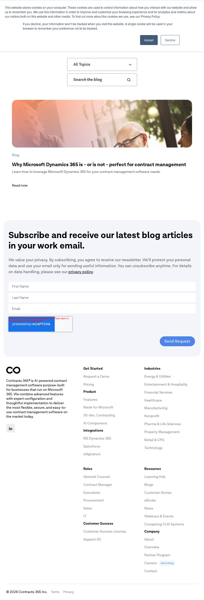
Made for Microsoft (98, 407)
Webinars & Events (159, 516)
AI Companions (95, 423)
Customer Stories (158, 493)
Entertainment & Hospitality (166, 384)
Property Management (162, 432)
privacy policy (80, 272)
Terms (55, 592)
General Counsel (96, 477)
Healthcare (153, 400)
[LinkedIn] (10, 428)
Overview (151, 547)
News (148, 508)
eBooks (150, 500)
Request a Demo (96, 376)
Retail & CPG (154, 440)
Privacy (68, 592)
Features (90, 400)
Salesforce (91, 446)
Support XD (92, 539)
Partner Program (157, 555)
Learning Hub (154, 477)
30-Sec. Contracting (99, 415)
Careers (159, 563)
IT (84, 516)
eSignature (92, 454)
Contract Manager (97, 485)
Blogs (148, 485)
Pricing (88, 384)
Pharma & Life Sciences (162, 424)
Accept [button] (148, 40)
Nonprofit (151, 416)
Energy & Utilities (157, 376)
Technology (153, 448)
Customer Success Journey (104, 531)
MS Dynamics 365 (97, 438)
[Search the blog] (129, 80)
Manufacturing (155, 408)
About (149, 539)
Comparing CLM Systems (164, 524)
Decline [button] (170, 40)
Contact (150, 571)
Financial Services (158, 392)
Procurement (93, 500)
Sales (87, 508)
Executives (91, 493)
